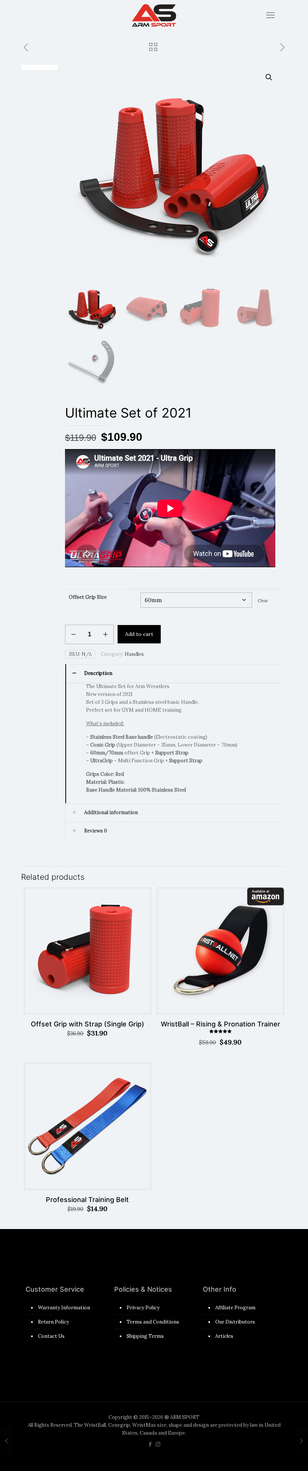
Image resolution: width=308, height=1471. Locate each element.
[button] (269, 77)
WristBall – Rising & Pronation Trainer (220, 1024)
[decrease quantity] (73, 634)
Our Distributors (235, 1322)
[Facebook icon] (150, 1444)
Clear (263, 600)
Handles (134, 654)
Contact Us (51, 1336)
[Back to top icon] (272, 1455)
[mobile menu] (270, 15)
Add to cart (139, 634)
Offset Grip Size (88, 597)
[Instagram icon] (158, 1444)
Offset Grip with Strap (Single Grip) (87, 1024)
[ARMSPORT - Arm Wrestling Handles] (154, 15)
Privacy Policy (143, 1307)
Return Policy (53, 1322)
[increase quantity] (105, 634)
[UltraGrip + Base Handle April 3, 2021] (301, 1441)
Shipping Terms (145, 1336)
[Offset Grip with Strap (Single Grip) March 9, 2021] (6, 1441)
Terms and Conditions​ (153, 1322)
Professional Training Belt (87, 1200)
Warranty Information (64, 1307)
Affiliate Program (235, 1307)
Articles (224, 1336)
